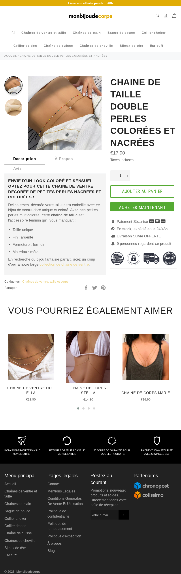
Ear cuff (156, 45)
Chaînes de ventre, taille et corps (45, 281)
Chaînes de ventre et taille (43, 32)
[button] (78, 408)
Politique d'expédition (64, 536)
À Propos (64, 159)
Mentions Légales (61, 491)
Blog (51, 551)
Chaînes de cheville (96, 45)
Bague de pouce (121, 32)
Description (24, 159)
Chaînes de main (87, 32)
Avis (17, 168)
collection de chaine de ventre (64, 264)
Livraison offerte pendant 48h (90, 3)
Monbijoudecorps (28, 571)
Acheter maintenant (142, 207)
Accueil (10, 484)
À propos (54, 543)
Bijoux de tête (131, 45)
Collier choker (154, 32)
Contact (53, 484)
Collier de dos (25, 45)
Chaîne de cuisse (58, 45)
